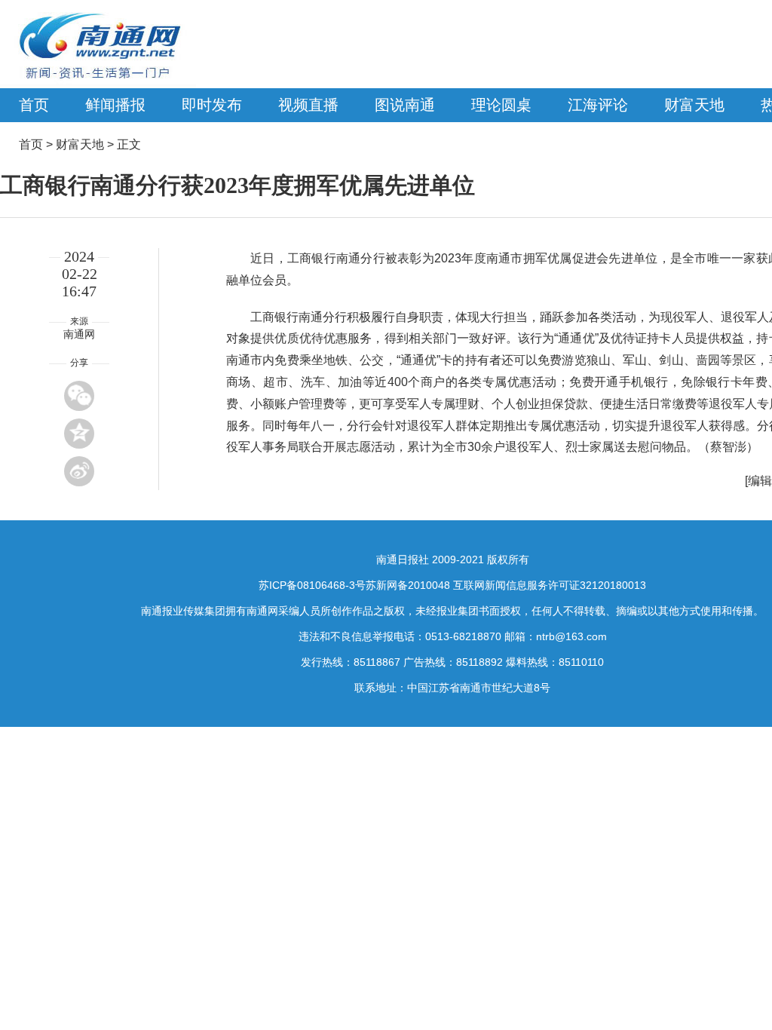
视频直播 (308, 105)
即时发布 (212, 105)
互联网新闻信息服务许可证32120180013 (549, 585)
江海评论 (598, 105)
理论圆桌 (501, 105)
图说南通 (405, 105)
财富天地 (694, 105)
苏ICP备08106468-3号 (312, 585)
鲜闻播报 (115, 105)
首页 (34, 105)
